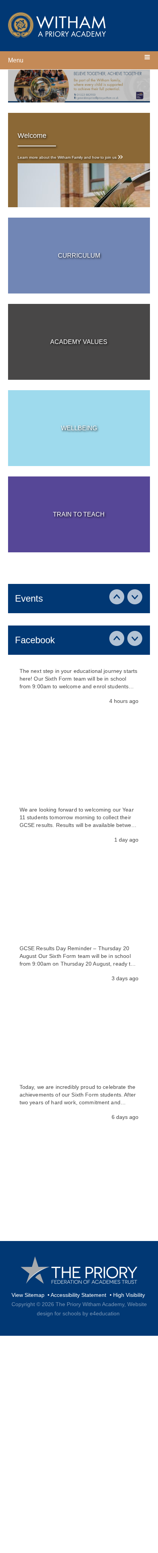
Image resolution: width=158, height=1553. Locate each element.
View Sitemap (28, 1295)
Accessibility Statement (78, 1295)
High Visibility (129, 1295)
